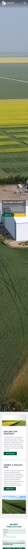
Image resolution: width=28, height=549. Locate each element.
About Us (8, 215)
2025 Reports (22, 541)
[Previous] (2, 409)
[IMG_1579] (14, 505)
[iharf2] (14, 420)
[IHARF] (11, 2)
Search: (5, 535)
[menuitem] (21, 2)
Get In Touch (20, 215)
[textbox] (14, 530)
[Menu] (24, 2)
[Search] (21, 2)
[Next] (7, 409)
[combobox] (14, 530)
